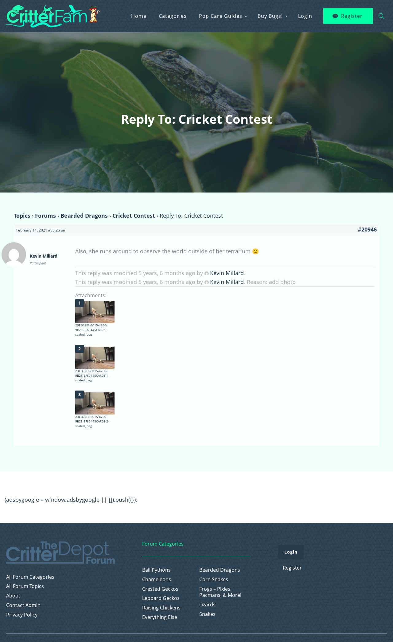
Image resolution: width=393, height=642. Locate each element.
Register (352, 16)
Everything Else (159, 617)
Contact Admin (23, 605)
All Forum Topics (25, 586)
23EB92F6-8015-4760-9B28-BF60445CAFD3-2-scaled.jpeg (92, 421)
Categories (173, 16)
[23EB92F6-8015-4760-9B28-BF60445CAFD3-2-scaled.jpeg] (95, 403)
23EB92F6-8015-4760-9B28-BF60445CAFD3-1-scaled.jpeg (92, 375)
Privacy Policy (21, 615)
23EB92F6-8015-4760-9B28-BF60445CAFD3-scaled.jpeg (91, 330)
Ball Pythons (156, 570)
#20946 (367, 229)
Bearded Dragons (84, 215)
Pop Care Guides (220, 16)
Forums (45, 215)
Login (305, 16)
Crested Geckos (160, 589)
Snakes (207, 614)
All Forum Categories (30, 577)
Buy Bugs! (270, 16)
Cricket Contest (133, 215)
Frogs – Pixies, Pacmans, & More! (220, 592)
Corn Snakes (213, 579)
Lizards (207, 604)
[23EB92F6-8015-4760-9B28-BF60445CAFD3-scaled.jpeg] (95, 312)
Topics (22, 215)
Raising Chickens (161, 608)
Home (138, 16)
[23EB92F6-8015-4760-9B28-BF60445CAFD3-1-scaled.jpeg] (95, 358)
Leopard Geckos (161, 598)
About (13, 596)
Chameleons (156, 579)
